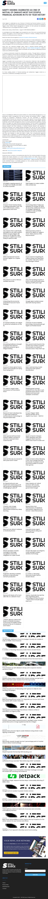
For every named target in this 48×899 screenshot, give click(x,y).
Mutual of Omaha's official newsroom (28, 37)
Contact (4, 888)
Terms (3, 882)
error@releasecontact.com (30, 158)
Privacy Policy (5, 884)
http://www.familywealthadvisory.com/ (16, 148)
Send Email (7, 142)
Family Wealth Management (34, 48)
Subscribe (35, 874)
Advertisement (5, 886)
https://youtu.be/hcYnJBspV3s (14, 150)
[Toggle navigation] (45, 3)
